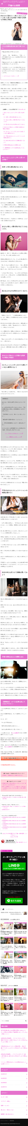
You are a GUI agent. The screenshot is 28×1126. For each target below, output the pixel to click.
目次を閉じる (22, 109)
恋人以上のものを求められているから (14, 124)
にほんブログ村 (14, 836)
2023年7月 (4, 1087)
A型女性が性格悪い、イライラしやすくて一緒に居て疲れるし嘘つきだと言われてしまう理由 (13, 1055)
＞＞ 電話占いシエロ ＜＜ (13, 436)
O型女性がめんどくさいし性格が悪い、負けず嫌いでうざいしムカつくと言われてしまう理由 (13, 1047)
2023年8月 (4, 1082)
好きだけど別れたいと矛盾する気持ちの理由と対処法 (13, 127)
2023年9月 (4, 1078)
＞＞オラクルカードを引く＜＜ (10, 76)
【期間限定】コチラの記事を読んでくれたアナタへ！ (13, 148)
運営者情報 (12, 1120)
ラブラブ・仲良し (5, 1101)
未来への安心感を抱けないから (12, 117)
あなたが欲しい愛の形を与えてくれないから (14, 120)
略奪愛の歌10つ (6, 809)
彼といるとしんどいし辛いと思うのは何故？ (13, 113)
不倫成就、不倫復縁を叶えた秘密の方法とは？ (13, 775)
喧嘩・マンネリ (5, 1105)
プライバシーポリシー (5, 1120)
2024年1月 (4, 1074)
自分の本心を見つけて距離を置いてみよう (14, 141)
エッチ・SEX (4, 1097)
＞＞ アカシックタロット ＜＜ (13, 433)
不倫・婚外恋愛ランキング (21, 842)
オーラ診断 (14, 732)
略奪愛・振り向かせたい (7, 1114)
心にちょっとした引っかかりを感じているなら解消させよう (14, 132)
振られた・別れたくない (7, 850)
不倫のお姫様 (14, 5)
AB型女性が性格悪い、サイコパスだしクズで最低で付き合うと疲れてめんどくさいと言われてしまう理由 (13, 1039)
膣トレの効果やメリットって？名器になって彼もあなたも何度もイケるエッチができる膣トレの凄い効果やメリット (14, 788)
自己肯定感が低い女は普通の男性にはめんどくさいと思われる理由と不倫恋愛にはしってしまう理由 (13, 1032)
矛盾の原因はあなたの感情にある (12, 145)
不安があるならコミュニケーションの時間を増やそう (14, 136)
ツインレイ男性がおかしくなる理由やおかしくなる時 (13, 1063)
